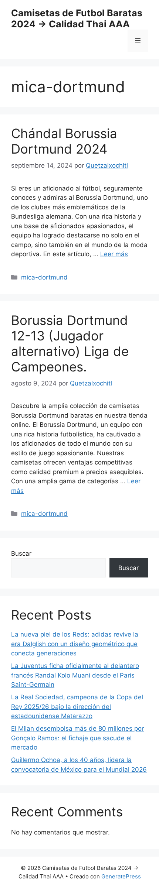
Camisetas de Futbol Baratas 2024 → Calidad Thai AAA (76, 18)
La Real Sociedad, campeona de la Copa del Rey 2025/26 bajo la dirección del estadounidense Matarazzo (77, 706)
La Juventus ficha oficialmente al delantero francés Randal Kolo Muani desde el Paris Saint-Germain (75, 675)
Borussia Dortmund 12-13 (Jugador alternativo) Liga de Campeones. (70, 343)
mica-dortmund (44, 277)
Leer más (114, 254)
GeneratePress (121, 876)
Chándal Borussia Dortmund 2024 (64, 141)
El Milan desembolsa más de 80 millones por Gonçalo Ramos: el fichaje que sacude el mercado (77, 738)
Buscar (21, 553)
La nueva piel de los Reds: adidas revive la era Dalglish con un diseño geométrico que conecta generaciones (74, 644)
